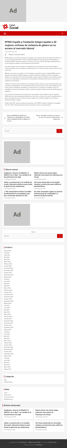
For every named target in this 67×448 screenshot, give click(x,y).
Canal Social (23, 442)
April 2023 (7, 338)
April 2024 (7, 312)
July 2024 (6, 305)
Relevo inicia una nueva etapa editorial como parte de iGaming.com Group (48, 175)
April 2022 (7, 365)
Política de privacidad (34, 442)
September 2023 (8, 327)
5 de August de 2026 (9, 198)
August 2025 (7, 277)
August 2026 (7, 251)
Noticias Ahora (8, 382)
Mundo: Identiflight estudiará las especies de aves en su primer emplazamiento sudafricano (48, 117)
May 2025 (6, 283)
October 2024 (8, 299)
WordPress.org (8, 399)
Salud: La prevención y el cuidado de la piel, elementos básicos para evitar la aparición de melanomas (18, 184)
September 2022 (8, 354)
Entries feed (7, 395)
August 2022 (7, 356)
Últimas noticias (11, 170)
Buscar (33, 232)
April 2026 (7, 259)
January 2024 (8, 318)
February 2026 (8, 264)
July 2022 (6, 358)
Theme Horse (52, 442)
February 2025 (8, 290)
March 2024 (7, 314)
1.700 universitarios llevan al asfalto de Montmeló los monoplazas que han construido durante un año (17, 194)
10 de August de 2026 (40, 179)
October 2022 (8, 351)
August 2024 (7, 303)
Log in (5, 393)
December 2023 (8, 321)
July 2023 (6, 332)
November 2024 (8, 297)
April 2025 (7, 286)
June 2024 (7, 308)
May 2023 (6, 336)
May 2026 (6, 257)
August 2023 (7, 329)
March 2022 (7, 367)
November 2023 (8, 323)
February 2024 (8, 316)
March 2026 (7, 261)
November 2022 (8, 349)
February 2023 (8, 343)
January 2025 (8, 292)
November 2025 (8, 270)
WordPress (39, 445)
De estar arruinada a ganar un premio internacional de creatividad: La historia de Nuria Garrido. (48, 194)
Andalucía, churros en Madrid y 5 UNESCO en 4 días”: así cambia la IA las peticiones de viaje (17, 175)
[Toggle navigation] (5, 34)
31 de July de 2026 (39, 198)
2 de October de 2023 (11, 51)
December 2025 (8, 268)
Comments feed (8, 397)
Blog (5, 380)
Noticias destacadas (12, 405)
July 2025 (6, 279)
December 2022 (8, 347)
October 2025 (8, 272)
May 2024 (6, 310)
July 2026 (6, 253)
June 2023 (7, 334)
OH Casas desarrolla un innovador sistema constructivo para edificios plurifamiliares (47, 184)
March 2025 (7, 288)
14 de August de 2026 (10, 179)
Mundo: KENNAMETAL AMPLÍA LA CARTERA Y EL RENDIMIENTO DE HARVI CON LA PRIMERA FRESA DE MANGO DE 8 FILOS (18, 118)
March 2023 (7, 340)
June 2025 (7, 281)
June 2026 (7, 255)
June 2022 (7, 360)
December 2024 (8, 294)
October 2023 (8, 325)
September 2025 (8, 275)
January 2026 (8, 266)
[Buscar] (59, 131)
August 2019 (7, 369)
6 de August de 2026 (9, 188)
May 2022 (6, 362)
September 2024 (8, 301)
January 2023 (8, 345)
